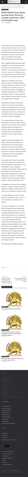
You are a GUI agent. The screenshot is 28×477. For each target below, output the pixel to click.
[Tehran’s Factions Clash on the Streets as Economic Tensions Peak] (14, 348)
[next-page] (5, 367)
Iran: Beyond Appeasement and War (11, 309)
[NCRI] (14, 1)
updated (5, 267)
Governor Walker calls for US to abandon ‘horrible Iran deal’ (21, 280)
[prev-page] (2, 367)
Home (2, 6)
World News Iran (5, 306)
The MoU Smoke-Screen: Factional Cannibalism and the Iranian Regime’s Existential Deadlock (11, 333)
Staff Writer (8, 22)
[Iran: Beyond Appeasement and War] (14, 299)
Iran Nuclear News (14, 6)
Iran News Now (7, 6)
